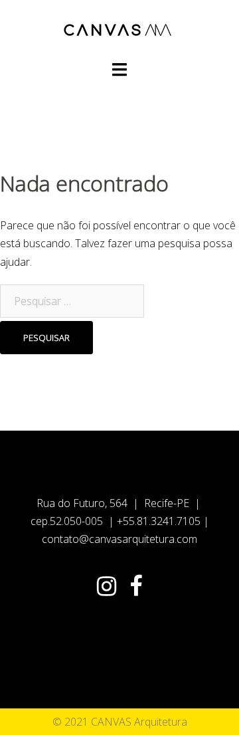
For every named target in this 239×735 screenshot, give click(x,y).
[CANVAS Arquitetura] (119, 28)
